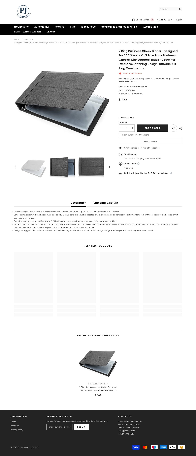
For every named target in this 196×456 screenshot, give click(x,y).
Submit (81, 427)
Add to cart (152, 128)
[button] (15, 167)
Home (16, 39)
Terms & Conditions (141, 135)
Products (27, 39)
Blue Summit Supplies (137, 87)
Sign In (179, 20)
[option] (62, 97)
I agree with (127, 135)
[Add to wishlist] (173, 128)
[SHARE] (179, 128)
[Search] (170, 9)
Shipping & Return (106, 202)
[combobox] (168, 9)
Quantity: (123, 122)
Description (78, 202)
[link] (33, 310)
